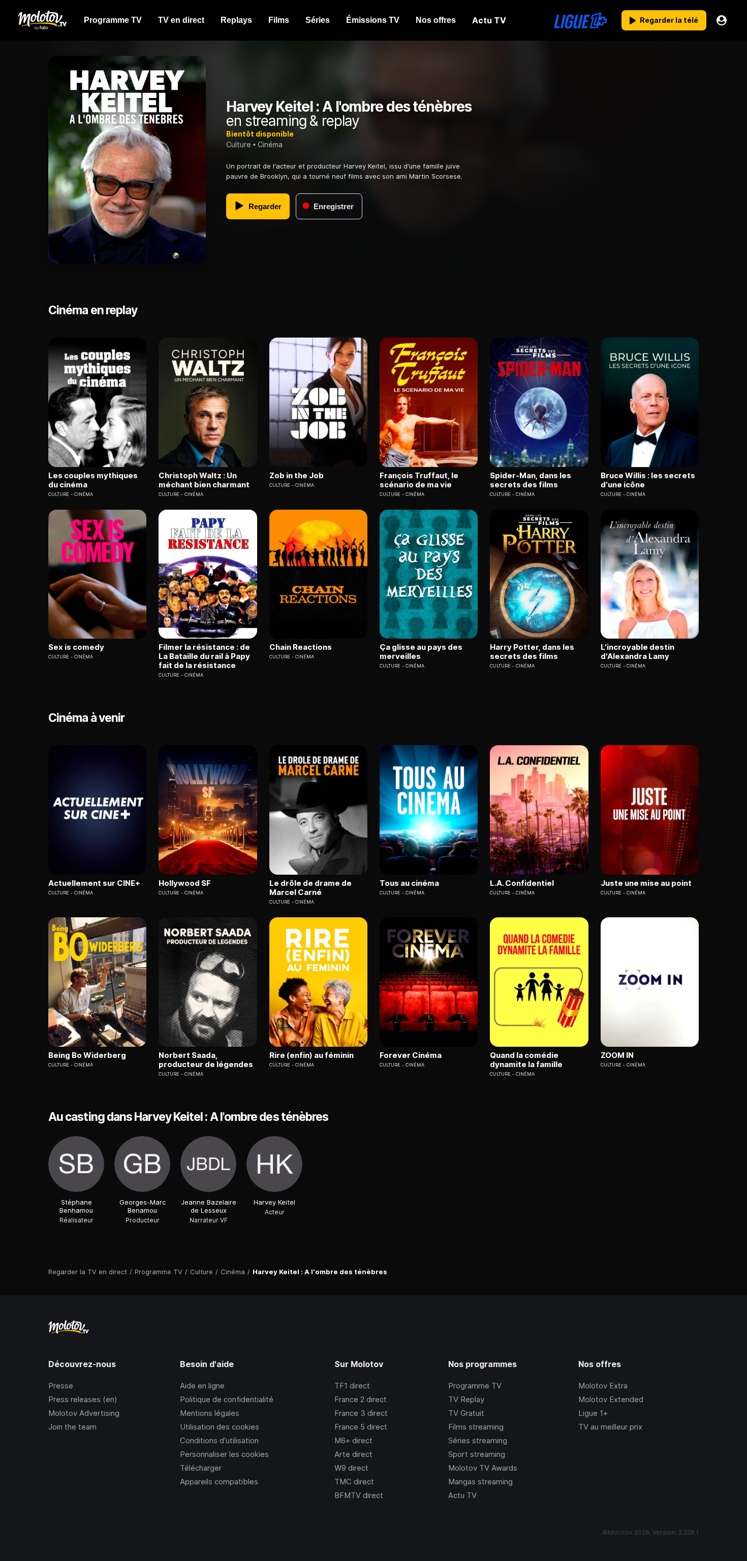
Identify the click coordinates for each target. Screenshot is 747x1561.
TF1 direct (352, 1385)
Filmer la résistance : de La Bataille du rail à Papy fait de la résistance (204, 656)
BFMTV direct (358, 1495)
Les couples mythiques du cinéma (93, 480)
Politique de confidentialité (226, 1399)
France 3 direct (361, 1413)
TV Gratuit (466, 1413)
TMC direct (354, 1481)
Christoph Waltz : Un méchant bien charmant (204, 480)
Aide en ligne (202, 1385)
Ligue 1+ (593, 1413)
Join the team (72, 1427)
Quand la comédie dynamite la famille (526, 1060)
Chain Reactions (300, 647)
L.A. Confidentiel (522, 883)
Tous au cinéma (409, 883)
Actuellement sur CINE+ (94, 883)
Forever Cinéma (411, 1055)
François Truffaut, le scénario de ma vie (419, 480)
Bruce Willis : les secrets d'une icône (648, 480)
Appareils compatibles (219, 1481)
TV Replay (466, 1399)
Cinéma (270, 144)
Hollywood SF (185, 883)
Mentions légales (209, 1413)
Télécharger (201, 1468)
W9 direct (351, 1468)
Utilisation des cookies (219, 1427)
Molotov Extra (603, 1385)
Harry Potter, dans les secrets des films (532, 652)
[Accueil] (42, 20)
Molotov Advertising (83, 1413)
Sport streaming (476, 1454)
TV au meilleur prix (610, 1427)
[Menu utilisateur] (721, 20)
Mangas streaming (480, 1481)
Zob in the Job (296, 475)
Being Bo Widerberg (87, 1055)
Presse (60, 1385)
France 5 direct (360, 1427)
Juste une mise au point (646, 883)
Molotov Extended (610, 1399)
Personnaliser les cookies (224, 1454)
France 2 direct (360, 1399)
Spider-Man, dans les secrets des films (530, 480)
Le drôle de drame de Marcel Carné (310, 888)
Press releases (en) (82, 1399)
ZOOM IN (617, 1055)
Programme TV (475, 1385)
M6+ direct (353, 1440)
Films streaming (476, 1427)
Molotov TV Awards (482, 1468)
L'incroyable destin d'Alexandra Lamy (637, 652)
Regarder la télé (669, 20)
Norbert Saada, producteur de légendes (206, 1060)
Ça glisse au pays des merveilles (421, 652)
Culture (238, 144)
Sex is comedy (76, 647)
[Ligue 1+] (580, 20)
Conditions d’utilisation (219, 1440)
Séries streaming (477, 1440)
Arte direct (353, 1454)
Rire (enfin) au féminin (311, 1055)
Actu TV (462, 1495)
